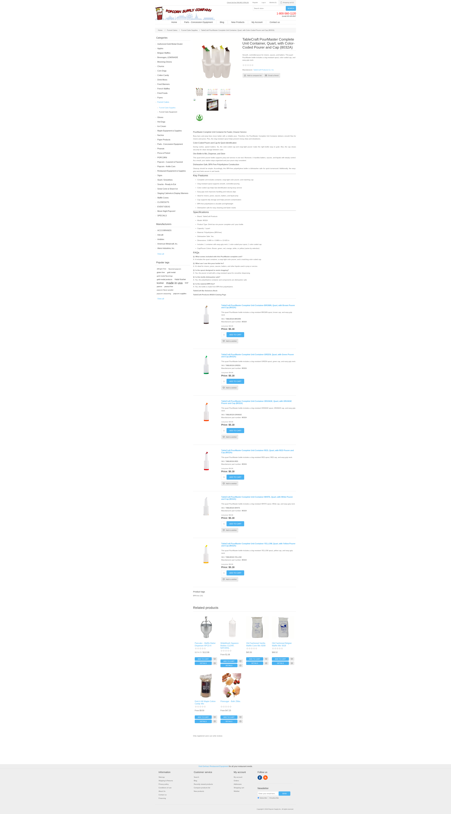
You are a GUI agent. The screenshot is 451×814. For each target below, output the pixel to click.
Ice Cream (161, 126)
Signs (159, 175)
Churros (160, 66)
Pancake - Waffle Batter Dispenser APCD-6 (205, 644)
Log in (264, 2)
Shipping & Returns (166, 781)
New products (199, 791)
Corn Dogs (161, 71)
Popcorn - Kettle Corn (166, 166)
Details (203, 663)
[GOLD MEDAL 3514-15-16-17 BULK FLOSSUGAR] (231, 685)
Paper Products (163, 140)
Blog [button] (222, 22)
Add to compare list (254, 75)
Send (284, 793)
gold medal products (164, 279)
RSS (265, 777)
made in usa (174, 283)
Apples (160, 48)
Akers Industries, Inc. (166, 248)
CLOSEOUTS (163, 202)
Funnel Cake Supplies (167, 108)
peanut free (168, 286)
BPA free (196, 596)
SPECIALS (162, 216)
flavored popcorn (175, 269)
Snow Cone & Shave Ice (167, 189)
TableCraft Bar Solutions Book (205, 291)
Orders (236, 781)
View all (160, 254)
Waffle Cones (163, 198)
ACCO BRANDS (164, 230)
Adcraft (160, 235)
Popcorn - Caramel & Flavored (170, 162)
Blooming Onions (164, 62)
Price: (224, 329)
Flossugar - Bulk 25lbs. (230, 701)
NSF (186, 283)
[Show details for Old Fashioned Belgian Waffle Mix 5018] (283, 627)
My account (238, 777)
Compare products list (202, 788)
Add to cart (235, 335)
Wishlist (236, 791)
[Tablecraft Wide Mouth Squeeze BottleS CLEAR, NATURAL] (231, 627)
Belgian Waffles (163, 53)
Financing (162, 798)
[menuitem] (174, 22)
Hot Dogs (161, 122)
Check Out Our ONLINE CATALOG (238, 2)
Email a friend (273, 75)
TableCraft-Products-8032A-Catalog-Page (209, 295)
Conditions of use (165, 788)
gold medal (171, 272)
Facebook (260, 777)
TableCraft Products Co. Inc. (263, 70)
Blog (195, 781)
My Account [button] (257, 22)
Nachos (160, 135)
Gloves (160, 117)
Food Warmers (163, 84)
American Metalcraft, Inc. (167, 244)
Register (255, 2)
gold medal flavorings (165, 276)
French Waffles (163, 89)
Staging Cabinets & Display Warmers (172, 193)
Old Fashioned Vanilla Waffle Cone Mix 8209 (255, 644)
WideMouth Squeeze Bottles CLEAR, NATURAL (229, 645)
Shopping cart (239, 788)
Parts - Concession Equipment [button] (198, 22)
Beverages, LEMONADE (167, 57)
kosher (160, 283)
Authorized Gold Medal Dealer (170, 44)
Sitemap (162, 777)
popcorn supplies (179, 294)
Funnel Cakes (163, 102)
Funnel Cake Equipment (168, 112)
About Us (162, 791)
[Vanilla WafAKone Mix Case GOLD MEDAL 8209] (257, 627)
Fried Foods (162, 93)
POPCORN (162, 158)
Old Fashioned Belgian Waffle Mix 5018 (282, 644)
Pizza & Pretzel (163, 153)
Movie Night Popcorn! (166, 211)
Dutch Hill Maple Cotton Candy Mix (205, 702)
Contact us (163, 795)
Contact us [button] (275, 22)
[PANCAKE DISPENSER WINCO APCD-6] (206, 627)
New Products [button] (237, 22)
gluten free (161, 272)
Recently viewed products (203, 784)
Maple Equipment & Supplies (169, 131)
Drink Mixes (162, 80)
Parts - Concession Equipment (170, 144)
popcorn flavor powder (165, 290)
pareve (159, 286)
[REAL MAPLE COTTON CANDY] (206, 685)
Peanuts (160, 149)
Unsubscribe (274, 798)
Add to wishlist (231, 341)
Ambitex (160, 239)
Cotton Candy (163, 75)
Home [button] (174, 22)
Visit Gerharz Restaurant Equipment (213, 766)
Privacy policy (164, 784)
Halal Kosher (180, 279)
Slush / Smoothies (165, 180)
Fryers (160, 98)
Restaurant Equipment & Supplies (171, 171)
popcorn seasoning (164, 294)
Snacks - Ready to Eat (166, 184)
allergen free (161, 269)
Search (291, 8)
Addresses (238, 784)
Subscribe (263, 798)
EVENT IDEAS (163, 207)
